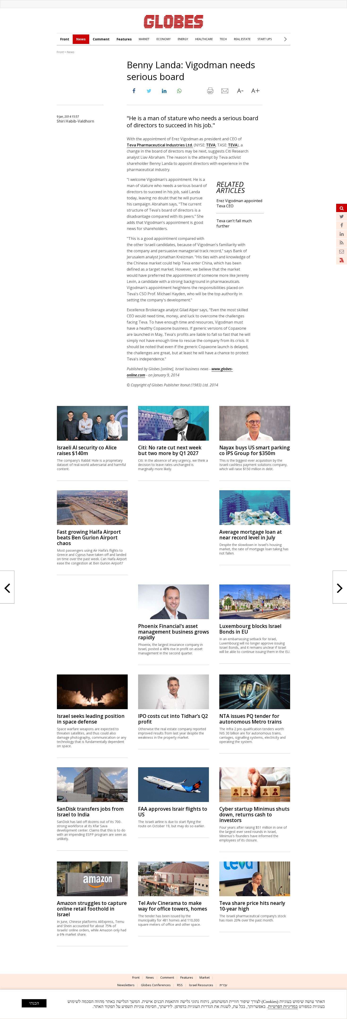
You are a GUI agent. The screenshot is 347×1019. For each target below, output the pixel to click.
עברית (223, 985)
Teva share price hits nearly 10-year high (252, 906)
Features (124, 39)
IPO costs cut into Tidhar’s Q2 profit (173, 719)
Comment (101, 39)
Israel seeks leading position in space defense (91, 719)
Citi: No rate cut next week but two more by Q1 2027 (169, 450)
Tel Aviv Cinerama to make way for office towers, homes (172, 906)
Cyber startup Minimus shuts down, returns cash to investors (254, 814)
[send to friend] (225, 92)
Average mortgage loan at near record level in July (250, 535)
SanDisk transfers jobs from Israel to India (90, 812)
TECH (223, 39)
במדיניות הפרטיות (283, 1006)
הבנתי (34, 1003)
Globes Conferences (156, 985)
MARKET (144, 39)
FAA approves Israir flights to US (172, 812)
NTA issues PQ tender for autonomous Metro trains (250, 719)
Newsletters (126, 985)
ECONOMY (164, 39)
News (81, 39)
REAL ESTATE (242, 39)
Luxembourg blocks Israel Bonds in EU (250, 629)
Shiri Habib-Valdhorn (75, 121)
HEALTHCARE (204, 39)
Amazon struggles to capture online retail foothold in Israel (92, 909)
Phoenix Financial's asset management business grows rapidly (173, 632)
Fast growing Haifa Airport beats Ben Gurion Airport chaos (89, 537)
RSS (180, 985)
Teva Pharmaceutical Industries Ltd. (160, 145)
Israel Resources (201, 985)
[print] (210, 92)
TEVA (211, 145)
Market (204, 977)
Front (64, 39)
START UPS (265, 39)
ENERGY (183, 39)
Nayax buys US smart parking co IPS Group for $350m (254, 450)
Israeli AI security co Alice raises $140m (87, 450)
